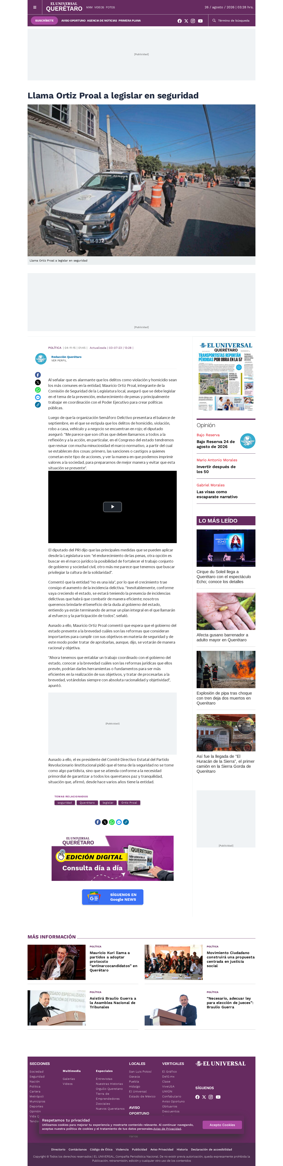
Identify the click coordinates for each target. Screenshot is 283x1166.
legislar (108, 802)
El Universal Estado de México (142, 1094)
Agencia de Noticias (102, 20)
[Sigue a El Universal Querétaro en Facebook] (181, 22)
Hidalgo (134, 1086)
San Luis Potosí (140, 1071)
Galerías (69, 1078)
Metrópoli (37, 1096)
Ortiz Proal (129, 802)
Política (54, 347)
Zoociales (103, 1103)
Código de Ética (101, 1149)
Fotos (110, 7)
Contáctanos (78, 1149)
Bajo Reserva (208, 435)
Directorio (58, 1149)
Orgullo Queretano (109, 1088)
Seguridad (37, 1076)
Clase (166, 1081)
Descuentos (171, 1111)
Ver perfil (59, 360)
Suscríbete (44, 20)
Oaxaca (134, 1076)
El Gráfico (169, 1071)
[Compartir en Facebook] (38, 375)
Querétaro (87, 802)
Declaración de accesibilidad (211, 1149)
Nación (35, 1081)
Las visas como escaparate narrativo (217, 494)
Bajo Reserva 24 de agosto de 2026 (216, 444)
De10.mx (168, 1076)
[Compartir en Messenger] (38, 397)
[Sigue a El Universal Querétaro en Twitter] (187, 22)
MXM (89, 7)
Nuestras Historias (109, 1083)
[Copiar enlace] (38, 405)
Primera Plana (130, 20)
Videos (99, 7)
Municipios (37, 1101)
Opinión (206, 425)
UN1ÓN (167, 1091)
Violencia (122, 1149)
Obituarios (169, 1106)
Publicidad (139, 1149)
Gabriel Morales (211, 485)
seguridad (65, 802)
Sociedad (37, 1071)
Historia (182, 1149)
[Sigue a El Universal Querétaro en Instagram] (194, 22)
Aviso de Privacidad (167, 1128)
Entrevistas (104, 1078)
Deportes (36, 1106)
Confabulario (171, 1096)
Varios (133, 1136)
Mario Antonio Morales (217, 460)
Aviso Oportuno (73, 20)
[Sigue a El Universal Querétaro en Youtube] (201, 22)
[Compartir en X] (38, 382)
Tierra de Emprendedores (108, 1096)
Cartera (35, 1091)
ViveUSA (168, 1086)
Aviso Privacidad (161, 1149)
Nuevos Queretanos (110, 1108)
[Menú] (35, 7)
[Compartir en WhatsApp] (38, 390)
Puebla (134, 1081)
